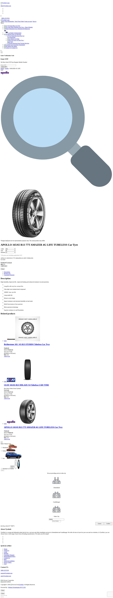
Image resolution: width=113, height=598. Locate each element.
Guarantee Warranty (9, 555)
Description (7, 272)
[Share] (3, 595)
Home (2, 68)
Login (5, 552)
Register (6, 553)
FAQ (5, 564)
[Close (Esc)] (1, 595)
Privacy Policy (8, 562)
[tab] (58, 272)
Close (2, 269)
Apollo (7, 68)
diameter (3, 252)
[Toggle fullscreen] (4, 595)
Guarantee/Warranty (9, 275)
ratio (2, 250)
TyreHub (21, 584)
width (2, 249)
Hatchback (6, 447)
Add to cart (4, 266)
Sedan (4, 451)
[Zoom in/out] (6, 595)
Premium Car (6, 468)
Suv (4, 458)
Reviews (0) (7, 273)
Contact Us (7, 558)
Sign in (34, 21)
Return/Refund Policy (9, 556)
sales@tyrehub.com (6, 6)
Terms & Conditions (9, 561)
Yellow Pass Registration (7, 21)
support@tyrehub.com (6, 573)
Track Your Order (19, 21)
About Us (6, 550)
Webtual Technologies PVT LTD (17, 587)
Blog (5, 559)
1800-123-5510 (5, 570)
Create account (28, 21)
